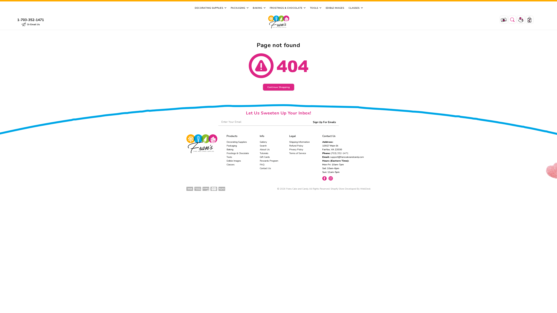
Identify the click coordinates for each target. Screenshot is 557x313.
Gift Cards (265, 157)
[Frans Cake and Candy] (279, 22)
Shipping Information (299, 142)
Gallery (263, 142)
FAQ (262, 164)
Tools (229, 157)
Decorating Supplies (237, 142)
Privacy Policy (296, 149)
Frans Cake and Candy (297, 188)
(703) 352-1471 (339, 153)
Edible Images (234, 160)
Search (263, 145)
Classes (231, 164)
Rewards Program (269, 160)
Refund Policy (296, 145)
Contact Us (265, 168)
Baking (230, 149)
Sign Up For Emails (324, 122)
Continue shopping (278, 87)
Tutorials (264, 153)
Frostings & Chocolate (238, 153)
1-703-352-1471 (30, 20)
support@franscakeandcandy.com (347, 157)
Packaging (232, 145)
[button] (510, 19)
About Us (265, 149)
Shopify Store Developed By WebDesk (351, 188)
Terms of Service (297, 153)
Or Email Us (33, 24)
